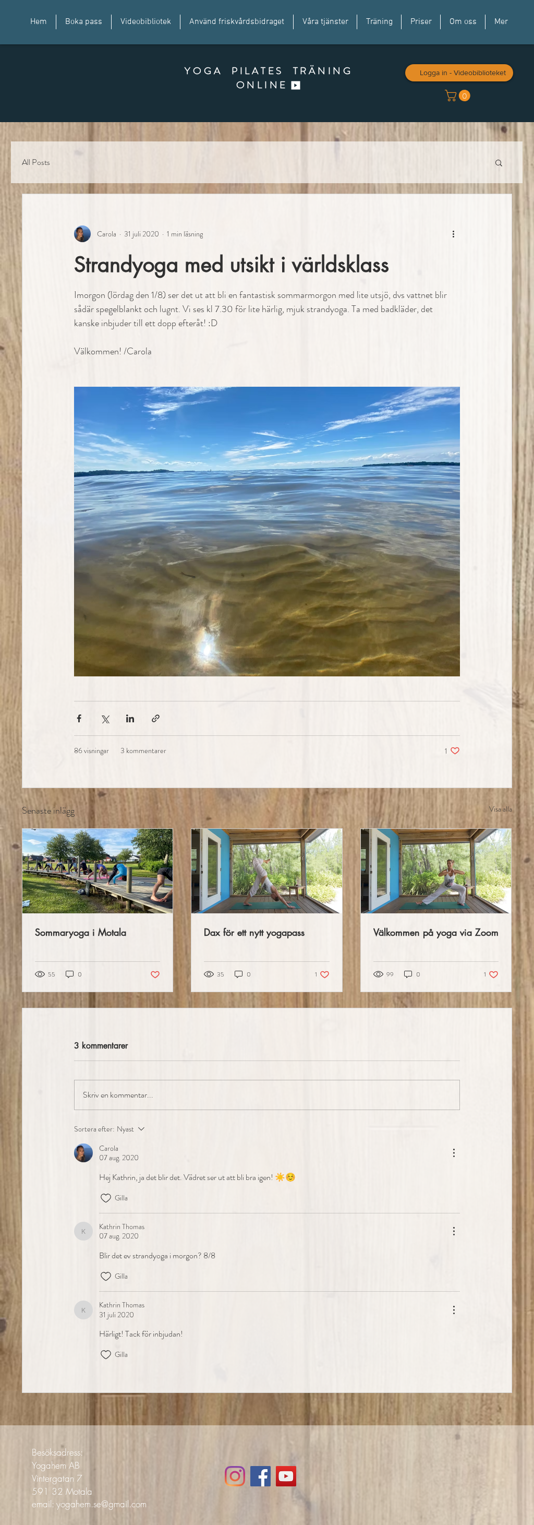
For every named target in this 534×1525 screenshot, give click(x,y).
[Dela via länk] (156, 718)
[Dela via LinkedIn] (130, 718)
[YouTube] (286, 1476)
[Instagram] (235, 1476)
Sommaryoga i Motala (80, 932)
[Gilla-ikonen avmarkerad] (106, 1198)
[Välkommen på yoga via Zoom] (436, 871)
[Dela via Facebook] (79, 718)
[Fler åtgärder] (453, 234)
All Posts (36, 162)
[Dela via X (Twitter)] (105, 718)
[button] (499, 162)
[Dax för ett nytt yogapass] (266, 871)
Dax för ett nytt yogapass (254, 932)
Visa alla (500, 809)
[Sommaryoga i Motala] (97, 871)
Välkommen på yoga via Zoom (436, 932)
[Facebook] (260, 1476)
